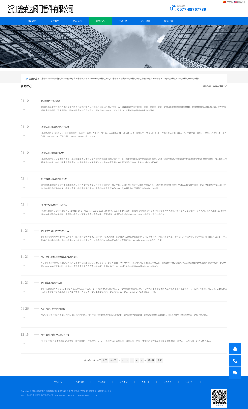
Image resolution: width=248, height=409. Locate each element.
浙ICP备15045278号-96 (77, 391)
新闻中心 (100, 21)
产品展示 (77, 21)
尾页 (160, 360)
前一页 (113, 360)
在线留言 (145, 21)
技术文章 (123, 21)
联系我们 (168, 21)
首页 (215, 86)
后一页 (151, 360)
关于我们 (55, 21)
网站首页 (32, 21)
